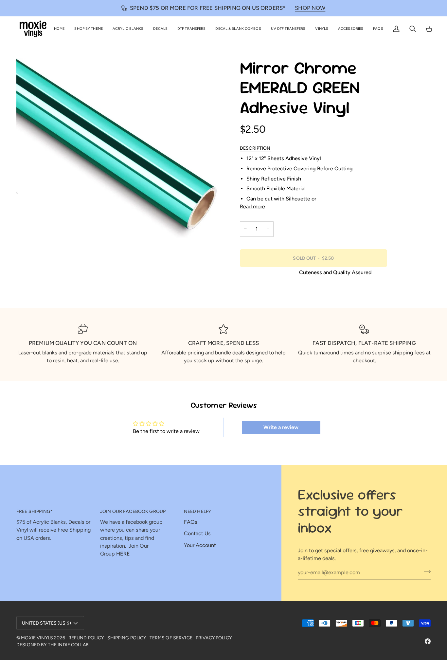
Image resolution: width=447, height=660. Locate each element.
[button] (88, 29)
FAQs (190, 522)
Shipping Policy (126, 638)
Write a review (280, 427)
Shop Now (310, 8)
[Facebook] (428, 641)
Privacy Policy (214, 638)
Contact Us (197, 533)
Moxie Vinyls (37, 638)
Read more (252, 206)
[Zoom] (28, 226)
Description (255, 148)
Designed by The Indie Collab (52, 645)
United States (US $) (46, 623)
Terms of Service (171, 638)
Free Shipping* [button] (34, 511)
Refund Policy (86, 638)
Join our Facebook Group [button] (133, 511)
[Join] (425, 571)
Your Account (200, 545)
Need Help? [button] (197, 511)
